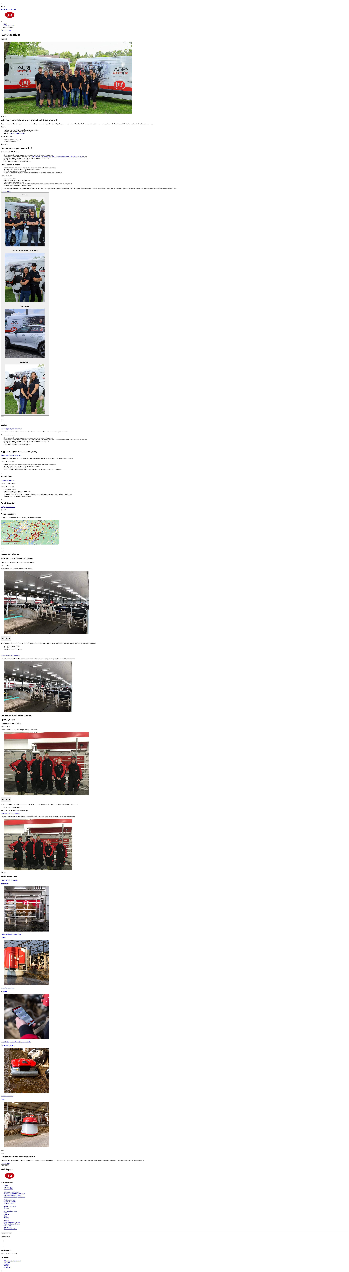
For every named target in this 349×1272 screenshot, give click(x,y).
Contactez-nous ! (5, 191)
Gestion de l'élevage (10, 1206)
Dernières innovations (10, 1211)
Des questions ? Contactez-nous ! (10, 655)
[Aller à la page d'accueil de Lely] (174, 15)
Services (6, 1220)
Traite (6, 1185)
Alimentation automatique (11, 1192)
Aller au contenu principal (8, 9)
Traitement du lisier (9, 1200)
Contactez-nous (5, 1163)
